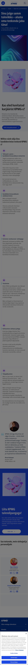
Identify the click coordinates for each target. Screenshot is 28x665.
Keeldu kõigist (14, 657)
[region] (14, 648)
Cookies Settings (14, 653)
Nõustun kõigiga (14, 662)
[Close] (26, 633)
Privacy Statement (19, 650)
